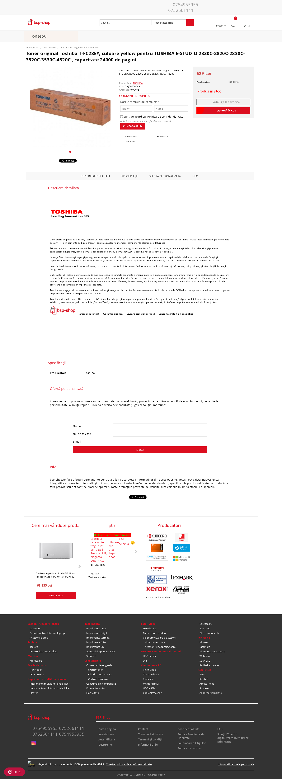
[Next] (79, 566)
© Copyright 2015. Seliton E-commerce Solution (141, 774)
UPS (145, 660)
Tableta (32, 642)
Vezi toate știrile (97, 577)
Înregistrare (106, 734)
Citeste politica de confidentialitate (129, 764)
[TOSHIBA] (182, 537)
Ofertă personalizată (165, 176)
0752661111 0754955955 (58, 734)
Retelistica (204, 670)
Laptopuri (35, 628)
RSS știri (95, 573)
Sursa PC (205, 628)
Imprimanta (92, 624)
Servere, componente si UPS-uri (161, 651)
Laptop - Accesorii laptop (43, 624)
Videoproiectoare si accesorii (159, 637)
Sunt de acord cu (153, 116)
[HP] (182, 548)
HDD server (149, 656)
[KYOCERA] (157, 537)
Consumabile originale (71, 47)
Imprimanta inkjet (96, 633)
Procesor (148, 679)
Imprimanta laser (96, 628)
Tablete (34, 647)
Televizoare (149, 628)
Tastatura (205, 647)
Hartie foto (92, 693)
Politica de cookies (190, 748)
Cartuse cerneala (98, 679)
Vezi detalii (56, 595)
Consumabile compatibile (101, 683)
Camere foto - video (154, 633)
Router (204, 679)
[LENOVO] (157, 548)
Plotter (34, 693)
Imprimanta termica (98, 637)
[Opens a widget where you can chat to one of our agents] (14, 772)
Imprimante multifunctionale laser (49, 683)
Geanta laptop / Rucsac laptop (47, 633)
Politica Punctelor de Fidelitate (191, 736)
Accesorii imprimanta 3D (100, 651)
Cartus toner (92, 47)
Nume (77, 426)
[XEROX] (157, 588)
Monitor (33, 656)
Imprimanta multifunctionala (47, 679)
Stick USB (205, 660)
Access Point (207, 683)
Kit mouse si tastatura (212, 651)
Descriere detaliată (96, 176)
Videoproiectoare (155, 642)
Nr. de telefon (82, 434)
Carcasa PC (206, 624)
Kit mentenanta (95, 688)
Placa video (149, 670)
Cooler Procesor (152, 693)
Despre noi (105, 744)
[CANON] (157, 569)
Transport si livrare (150, 734)
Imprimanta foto (96, 642)
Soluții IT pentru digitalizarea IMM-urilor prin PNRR (232, 737)
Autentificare (106, 739)
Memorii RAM (151, 683)
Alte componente (210, 633)
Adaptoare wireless (211, 693)
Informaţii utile (148, 744)
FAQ (220, 729)
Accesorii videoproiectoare (160, 647)
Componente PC (151, 665)
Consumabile (49, 47)
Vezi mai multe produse (158, 597)
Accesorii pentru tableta (43, 651)
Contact (221, 26)
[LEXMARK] (182, 578)
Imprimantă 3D (95, 647)
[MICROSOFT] (182, 558)
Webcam (205, 656)
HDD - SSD (149, 688)
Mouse (204, 642)
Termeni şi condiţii (150, 739)
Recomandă (131, 136)
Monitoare (36, 660)
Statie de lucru (37, 665)
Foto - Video (148, 624)
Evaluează (162, 136)
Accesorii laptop (39, 637)
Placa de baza (151, 674)
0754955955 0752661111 (183, 7)
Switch (203, 674)
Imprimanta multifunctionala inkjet (50, 688)
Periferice (204, 637)
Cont (247, 26)
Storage (204, 688)
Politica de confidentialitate (165, 116)
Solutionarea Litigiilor (192, 743)
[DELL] (157, 557)
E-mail (77, 441)
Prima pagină (32, 47)
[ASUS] (182, 590)
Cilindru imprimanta (99, 674)
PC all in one (37, 674)
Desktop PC (36, 670)
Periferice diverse (209, 665)
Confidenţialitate (189, 729)
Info (195, 176)
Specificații (129, 176)
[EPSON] (157, 579)
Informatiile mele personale (236, 764)
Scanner (91, 656)
